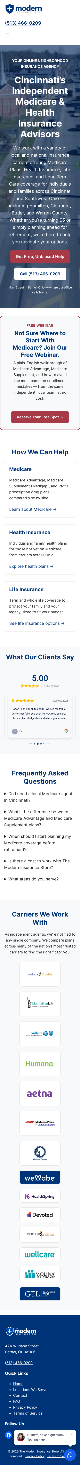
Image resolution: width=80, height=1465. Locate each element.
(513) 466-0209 (23, 23)
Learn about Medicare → (33, 509)
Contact (20, 1395)
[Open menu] (7, 34)
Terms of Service (27, 1413)
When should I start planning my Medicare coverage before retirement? (37, 843)
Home (18, 1384)
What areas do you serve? (33, 879)
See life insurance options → (37, 623)
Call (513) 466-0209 (40, 273)
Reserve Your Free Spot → (40, 417)
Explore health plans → (31, 566)
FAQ (16, 1401)
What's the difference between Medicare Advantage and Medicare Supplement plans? (38, 818)
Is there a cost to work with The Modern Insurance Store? (37, 864)
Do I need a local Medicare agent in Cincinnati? (38, 797)
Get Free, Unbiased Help (40, 256)
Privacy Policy (25, 1407)
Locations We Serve (30, 1389)
